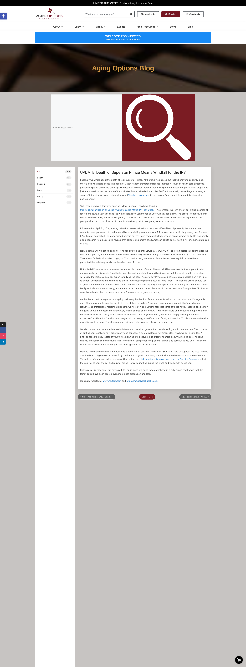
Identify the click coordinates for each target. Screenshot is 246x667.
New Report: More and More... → (195, 397)
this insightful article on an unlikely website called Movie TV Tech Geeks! (117, 210)
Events (121, 26)
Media (99, 26)
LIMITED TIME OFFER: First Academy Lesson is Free (123, 3)
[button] (3, 16)
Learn (77, 26)
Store (173, 26)
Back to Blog (147, 397)
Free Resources (146, 26)
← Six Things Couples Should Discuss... (96, 397)
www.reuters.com (112, 381)
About (56, 26)
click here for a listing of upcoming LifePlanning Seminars (169, 359)
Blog (190, 26)
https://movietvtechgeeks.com (142, 381)
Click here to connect (139, 195)
